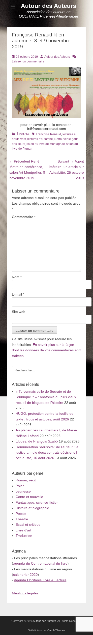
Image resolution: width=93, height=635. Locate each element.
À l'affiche (23, 134)
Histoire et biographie (32, 508)
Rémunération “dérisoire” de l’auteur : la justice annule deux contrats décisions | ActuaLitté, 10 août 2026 (47, 452)
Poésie (21, 514)
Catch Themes (56, 630)
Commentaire (23, 217)
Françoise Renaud (48, 134)
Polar (20, 486)
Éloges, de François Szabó (37, 441)
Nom (17, 277)
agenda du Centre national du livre (40, 563)
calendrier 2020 (25, 575)
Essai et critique (28, 524)
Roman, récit (26, 480)
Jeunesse (23, 491)
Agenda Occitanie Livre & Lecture (40, 580)
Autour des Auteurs (48, 5)
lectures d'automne (40, 139)
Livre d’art (23, 530)
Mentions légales (25, 593)
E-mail (18, 294)
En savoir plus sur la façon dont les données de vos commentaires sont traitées (46, 350)
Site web (18, 312)
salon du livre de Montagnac (46, 144)
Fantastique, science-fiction (37, 502)
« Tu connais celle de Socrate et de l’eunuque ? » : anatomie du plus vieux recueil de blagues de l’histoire (46, 397)
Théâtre (22, 519)
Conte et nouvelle (29, 497)
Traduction (24, 536)
